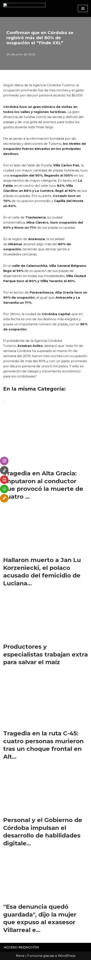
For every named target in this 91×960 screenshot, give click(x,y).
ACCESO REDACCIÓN (21, 947)
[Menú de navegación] (83, 8)
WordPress (66, 956)
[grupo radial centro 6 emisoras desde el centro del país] (24, 8)
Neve (20, 956)
